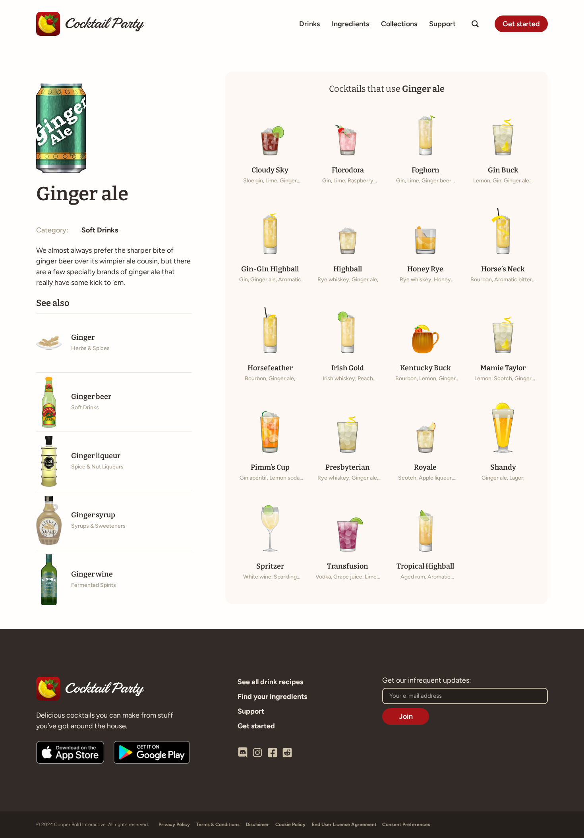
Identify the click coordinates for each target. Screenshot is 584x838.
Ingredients (350, 24)
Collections (399, 24)
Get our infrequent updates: (426, 681)
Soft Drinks (99, 230)
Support (442, 24)
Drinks (309, 24)
